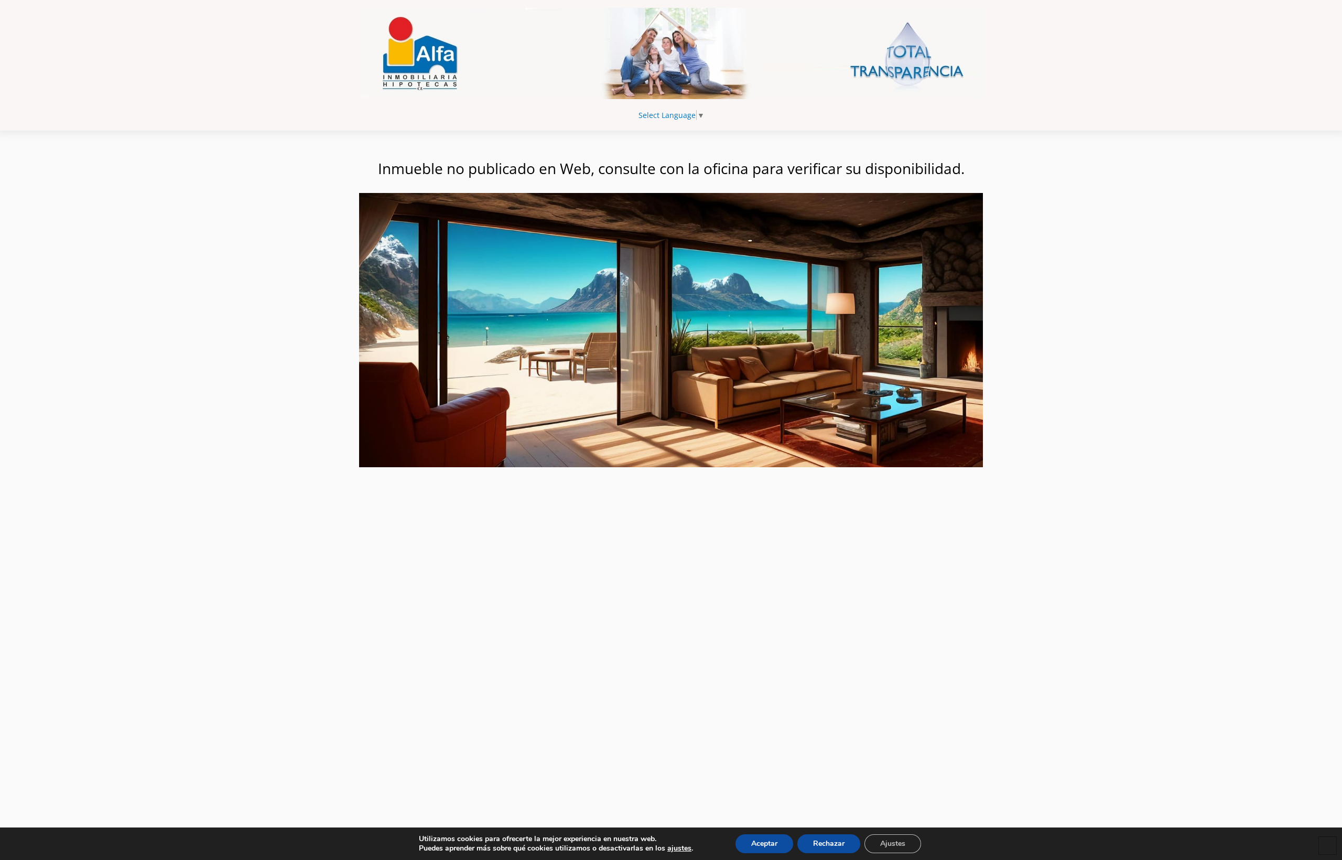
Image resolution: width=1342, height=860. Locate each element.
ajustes (679, 848)
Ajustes (892, 843)
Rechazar (829, 843)
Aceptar (764, 843)
